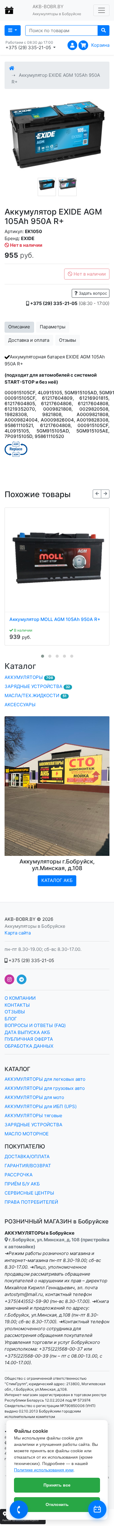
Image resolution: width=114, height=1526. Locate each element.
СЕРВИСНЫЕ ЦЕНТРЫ (29, 1193)
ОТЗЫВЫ (15, 1012)
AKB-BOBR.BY (20, 919)
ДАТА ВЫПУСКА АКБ (27, 1032)
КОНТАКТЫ (17, 1005)
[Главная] (11, 68)
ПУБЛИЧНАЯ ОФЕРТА (29, 1039)
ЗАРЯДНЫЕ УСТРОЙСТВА (37, 686)
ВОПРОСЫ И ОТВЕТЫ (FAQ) (35, 1025)
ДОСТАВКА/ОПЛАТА (27, 1156)
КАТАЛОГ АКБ (57, 880)
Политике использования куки (44, 1469)
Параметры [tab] (52, 327)
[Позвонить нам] (19, 1510)
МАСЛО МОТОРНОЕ (27, 1134)
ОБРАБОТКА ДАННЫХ (29, 1046)
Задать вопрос (92, 293)
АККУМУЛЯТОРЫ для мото (34, 1097)
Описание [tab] (19, 327)
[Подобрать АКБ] (97, 1509)
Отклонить (57, 1504)
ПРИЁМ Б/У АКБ (22, 1184)
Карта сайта (18, 933)
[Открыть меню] (101, 10)
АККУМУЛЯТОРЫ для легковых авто (45, 1079)
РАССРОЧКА (19, 1175)
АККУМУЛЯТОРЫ (29, 677)
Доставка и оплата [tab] (28, 340)
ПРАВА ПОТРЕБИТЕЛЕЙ (31, 1202)
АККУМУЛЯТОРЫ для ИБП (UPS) (41, 1106)
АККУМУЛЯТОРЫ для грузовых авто (45, 1088)
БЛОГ (11, 1019)
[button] (42, 656)
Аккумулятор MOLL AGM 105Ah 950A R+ (54, 619)
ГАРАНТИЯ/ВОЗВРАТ (28, 1165)
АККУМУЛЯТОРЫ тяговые (33, 1115)
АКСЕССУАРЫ (20, 704)
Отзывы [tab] (67, 340)
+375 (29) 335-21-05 (30, 960)
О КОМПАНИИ (20, 998)
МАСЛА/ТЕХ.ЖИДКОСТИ (36, 695)
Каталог (20, 666)
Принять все (57, 1485)
